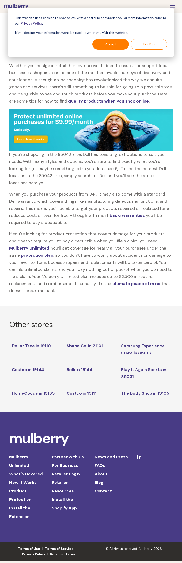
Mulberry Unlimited (29, 248)
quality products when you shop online (108, 101)
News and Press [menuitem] (111, 457)
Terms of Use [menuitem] (29, 548)
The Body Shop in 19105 (145, 393)
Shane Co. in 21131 (85, 346)
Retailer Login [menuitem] (66, 474)
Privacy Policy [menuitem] (33, 554)
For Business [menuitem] (65, 465)
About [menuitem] (101, 474)
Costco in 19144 (28, 369)
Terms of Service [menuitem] (59, 548)
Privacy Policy (31, 23)
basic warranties (127, 215)
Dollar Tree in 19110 (31, 346)
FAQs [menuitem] (100, 465)
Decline (149, 44)
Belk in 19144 (79, 369)
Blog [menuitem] (99, 482)
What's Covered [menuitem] (26, 474)
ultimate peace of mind (136, 283)
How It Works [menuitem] (23, 482)
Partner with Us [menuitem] (68, 457)
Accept (110, 44)
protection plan (37, 255)
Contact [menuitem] (103, 491)
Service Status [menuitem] (62, 554)
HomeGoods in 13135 (33, 393)
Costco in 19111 (81, 393)
